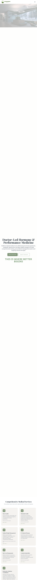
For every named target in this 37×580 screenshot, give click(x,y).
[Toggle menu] (35, 2)
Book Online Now (12, 254)
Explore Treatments (24, 254)
